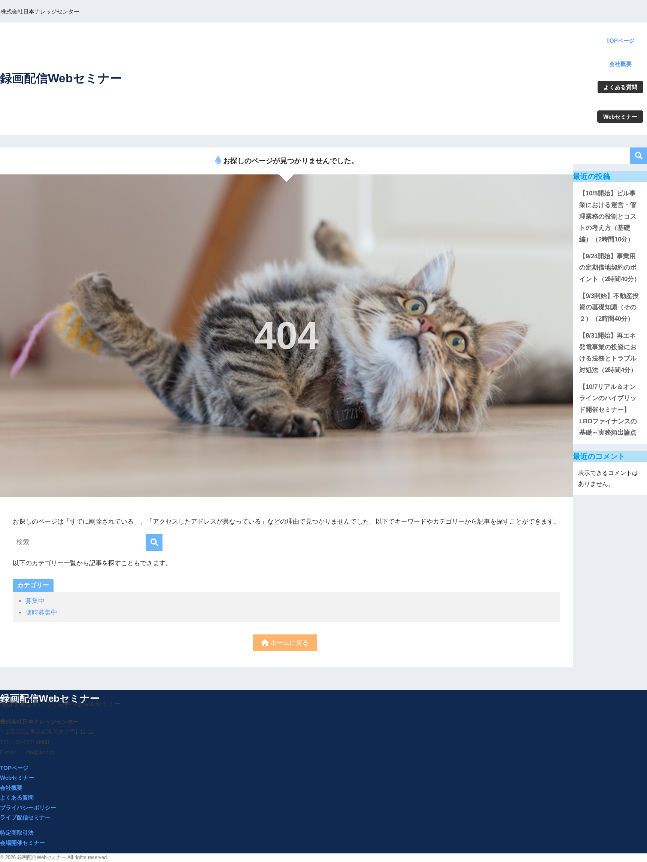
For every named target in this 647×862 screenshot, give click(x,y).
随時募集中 (41, 612)
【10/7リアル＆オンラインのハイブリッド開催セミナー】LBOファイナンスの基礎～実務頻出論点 (608, 409)
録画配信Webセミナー (61, 78)
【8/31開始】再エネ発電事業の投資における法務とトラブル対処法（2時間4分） (608, 353)
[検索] (154, 542)
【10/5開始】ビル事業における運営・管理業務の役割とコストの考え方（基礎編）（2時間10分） (608, 216)
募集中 (35, 600)
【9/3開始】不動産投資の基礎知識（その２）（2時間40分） (609, 307)
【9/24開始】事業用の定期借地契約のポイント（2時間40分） (609, 268)
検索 (638, 155)
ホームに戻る (288, 642)
